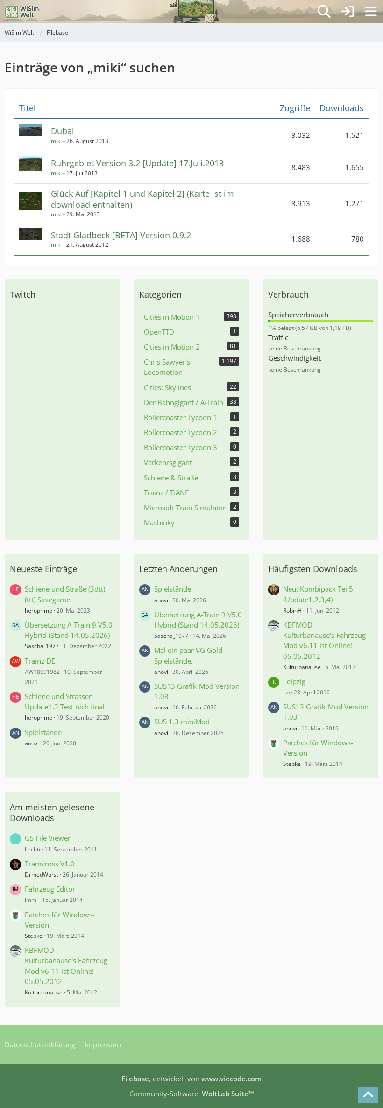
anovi (32, 743)
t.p (286, 692)
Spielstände (43, 732)
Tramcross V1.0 (50, 863)
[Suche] (324, 11)
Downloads (341, 108)
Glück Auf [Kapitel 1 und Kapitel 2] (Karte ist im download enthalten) (142, 199)
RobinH (292, 611)
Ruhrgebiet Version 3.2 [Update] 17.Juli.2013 (137, 163)
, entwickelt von (191, 1078)
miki (56, 141)
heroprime (38, 611)
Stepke (292, 764)
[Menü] (371, 11)
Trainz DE (40, 660)
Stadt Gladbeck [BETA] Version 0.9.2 (121, 235)
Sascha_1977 (42, 646)
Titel (27, 108)
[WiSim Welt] (23, 11)
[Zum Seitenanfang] (368, 1095)
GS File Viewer (48, 838)
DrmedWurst (41, 875)
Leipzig (294, 681)
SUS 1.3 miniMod (182, 721)
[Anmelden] (347, 11)
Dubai (62, 130)
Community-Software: (191, 1093)
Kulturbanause (302, 667)
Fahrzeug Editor (50, 889)
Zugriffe (295, 108)
